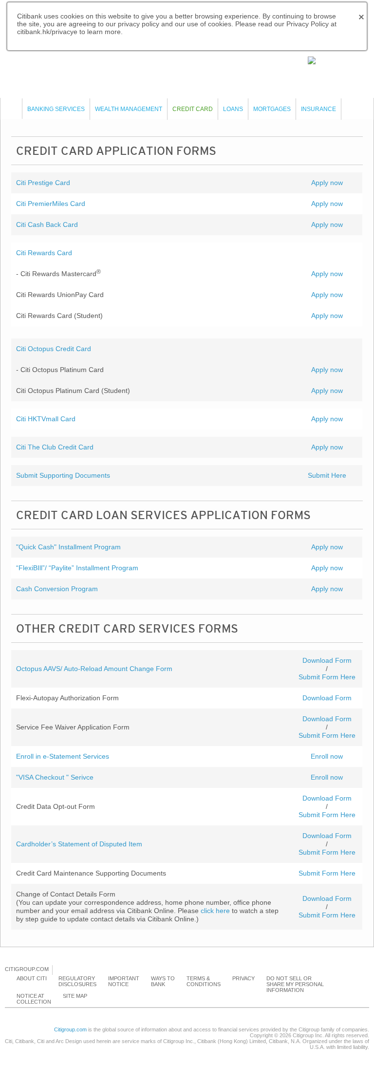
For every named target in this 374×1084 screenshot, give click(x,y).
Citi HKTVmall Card (45, 419)
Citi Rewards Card (44, 253)
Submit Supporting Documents (63, 475)
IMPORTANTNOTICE (123, 981)
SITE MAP (75, 996)
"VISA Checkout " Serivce (55, 777)
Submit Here (327, 475)
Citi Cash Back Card (47, 224)
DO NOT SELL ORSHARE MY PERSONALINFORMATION (295, 984)
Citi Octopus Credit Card (53, 349)
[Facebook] (60, 969)
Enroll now (327, 756)
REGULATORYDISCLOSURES (77, 981)
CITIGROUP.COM (27, 969)
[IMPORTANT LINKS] (332, 59)
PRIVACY (243, 978)
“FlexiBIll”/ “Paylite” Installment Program (77, 568)
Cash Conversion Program (57, 589)
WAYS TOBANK (163, 981)
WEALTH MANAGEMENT (128, 109)
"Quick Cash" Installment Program (68, 547)
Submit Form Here (327, 677)
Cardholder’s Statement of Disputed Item (79, 844)
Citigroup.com (70, 1029)
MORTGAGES (272, 109)
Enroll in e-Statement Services (62, 756)
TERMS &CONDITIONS (204, 981)
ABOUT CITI (32, 978)
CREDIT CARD (192, 109)
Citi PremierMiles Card (50, 203)
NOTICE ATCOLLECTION (34, 999)
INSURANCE (318, 109)
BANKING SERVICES (56, 109)
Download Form (327, 660)
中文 (78, 59)
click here (215, 911)
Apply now (327, 183)
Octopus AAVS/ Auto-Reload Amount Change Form (94, 669)
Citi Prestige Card (43, 183)
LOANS (233, 109)
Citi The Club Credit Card (55, 447)
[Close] (11, 108)
